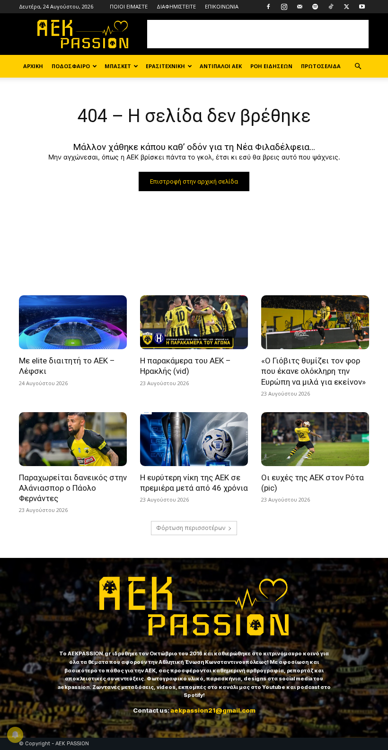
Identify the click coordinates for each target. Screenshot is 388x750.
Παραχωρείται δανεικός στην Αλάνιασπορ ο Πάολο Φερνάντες (73, 488)
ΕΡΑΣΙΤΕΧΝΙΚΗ (165, 66)
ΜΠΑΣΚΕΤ (118, 66)
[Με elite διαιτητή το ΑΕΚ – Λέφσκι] (73, 322)
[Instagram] (284, 6)
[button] (357, 66)
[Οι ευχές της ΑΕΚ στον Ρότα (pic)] (315, 439)
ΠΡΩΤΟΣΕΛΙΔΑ (321, 66)
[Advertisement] (258, 34)
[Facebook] (268, 6)
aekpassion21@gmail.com (213, 710)
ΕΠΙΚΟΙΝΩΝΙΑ (221, 6)
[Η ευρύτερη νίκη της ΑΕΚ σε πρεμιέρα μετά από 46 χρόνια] (194, 439)
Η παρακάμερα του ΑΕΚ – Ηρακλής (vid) (185, 366)
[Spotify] (315, 6)
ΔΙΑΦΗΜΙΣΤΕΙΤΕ (176, 6)
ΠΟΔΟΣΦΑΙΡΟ (71, 66)
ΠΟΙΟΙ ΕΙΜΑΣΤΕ (129, 6)
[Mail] (299, 6)
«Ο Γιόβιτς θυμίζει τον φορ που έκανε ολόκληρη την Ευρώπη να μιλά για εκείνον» (313, 371)
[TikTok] (331, 6)
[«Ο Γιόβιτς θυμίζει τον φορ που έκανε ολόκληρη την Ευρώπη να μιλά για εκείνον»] (315, 322)
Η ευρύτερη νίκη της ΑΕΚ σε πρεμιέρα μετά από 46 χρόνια (194, 483)
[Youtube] (362, 6)
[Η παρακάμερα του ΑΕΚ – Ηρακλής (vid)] (194, 322)
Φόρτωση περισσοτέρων (190, 528)
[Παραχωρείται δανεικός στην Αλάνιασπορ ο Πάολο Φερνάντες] (73, 439)
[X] (346, 6)
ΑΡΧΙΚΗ (33, 66)
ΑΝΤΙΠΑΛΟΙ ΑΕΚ (221, 66)
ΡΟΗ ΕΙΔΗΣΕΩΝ (271, 66)
